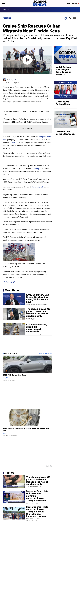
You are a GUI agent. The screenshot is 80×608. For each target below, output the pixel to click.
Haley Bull (12, 80)
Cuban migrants (37, 187)
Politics (7, 18)
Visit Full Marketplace (45, 353)
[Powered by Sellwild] (49, 466)
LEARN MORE (9, 282)
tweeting (36, 168)
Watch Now (72, 3)
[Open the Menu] (3, 3)
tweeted (13, 142)
